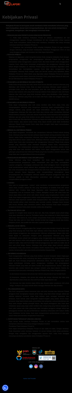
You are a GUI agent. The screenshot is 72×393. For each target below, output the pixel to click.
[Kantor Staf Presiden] (49, 352)
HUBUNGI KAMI (43, 375)
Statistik (41, 4)
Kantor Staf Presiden (29, 378)
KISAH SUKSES (31, 373)
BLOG (24, 373)
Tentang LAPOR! (30, 4)
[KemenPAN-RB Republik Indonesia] (24, 352)
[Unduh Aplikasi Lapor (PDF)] (47, 358)
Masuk (65, 4)
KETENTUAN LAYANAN (45, 373)
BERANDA (18, 373)
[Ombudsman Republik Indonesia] (27, 358)
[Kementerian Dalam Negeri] (34, 352)
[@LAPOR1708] (31, 366)
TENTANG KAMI (59, 373)
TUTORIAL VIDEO (30, 375)
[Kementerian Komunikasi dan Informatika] (40, 352)
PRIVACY (10, 373)
